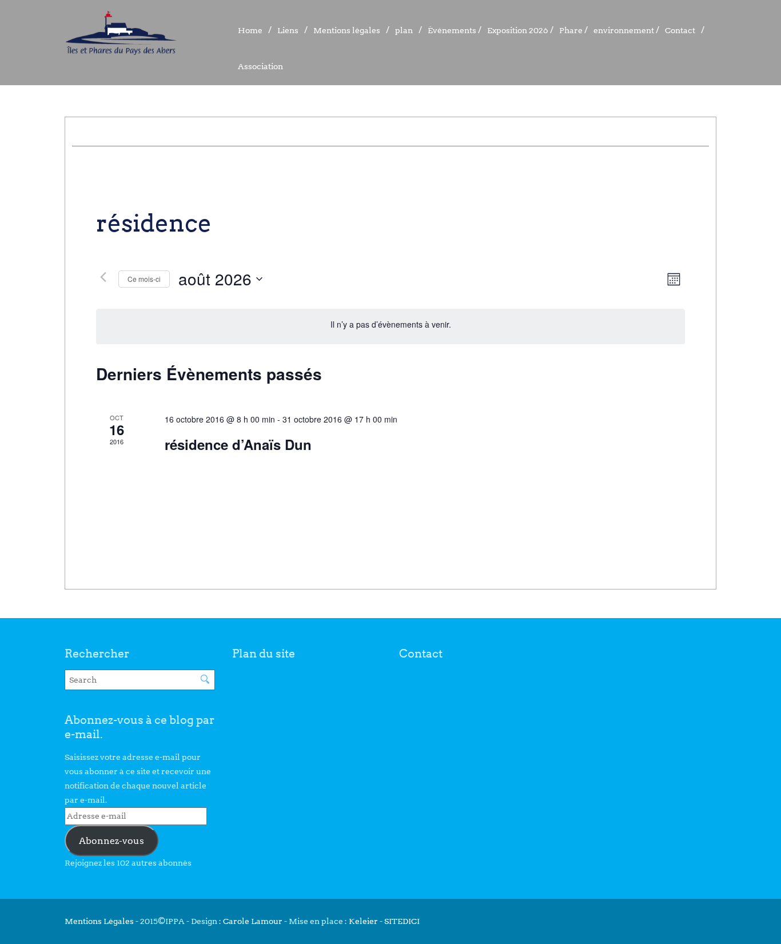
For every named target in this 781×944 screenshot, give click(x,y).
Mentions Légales (100, 921)
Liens (287, 30)
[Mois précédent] (103, 277)
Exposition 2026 (517, 30)
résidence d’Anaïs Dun (238, 444)
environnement (623, 30)
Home (250, 30)
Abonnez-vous (111, 840)
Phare (571, 30)
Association (260, 66)
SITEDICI (402, 921)
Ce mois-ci (144, 279)
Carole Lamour (252, 921)
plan (404, 30)
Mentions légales (346, 30)
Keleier (363, 921)
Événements (452, 30)
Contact (680, 30)
